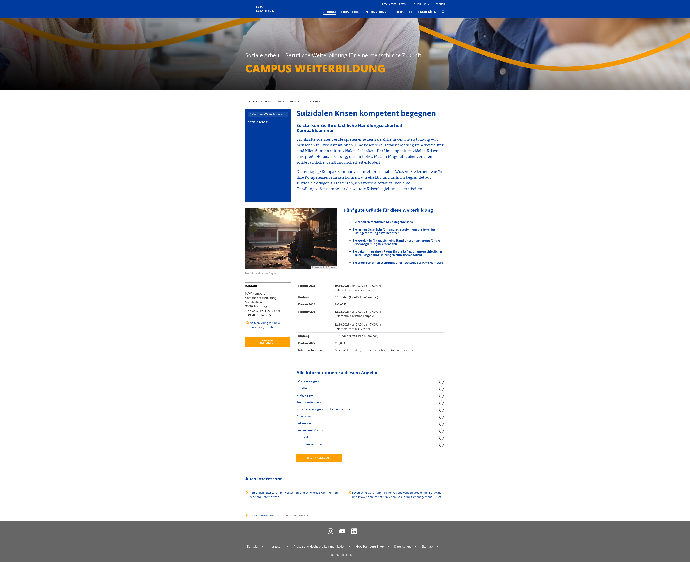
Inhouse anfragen (266, 342)
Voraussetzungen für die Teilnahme (323, 409)
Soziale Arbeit (313, 101)
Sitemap (427, 547)
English (440, 4)
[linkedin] (354, 531)
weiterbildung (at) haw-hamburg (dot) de (265, 325)
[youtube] (342, 531)
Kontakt (302, 437)
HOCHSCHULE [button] (403, 12)
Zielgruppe (305, 395)
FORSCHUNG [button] (350, 12)
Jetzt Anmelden (318, 458)
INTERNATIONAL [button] (376, 12)
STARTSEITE (251, 101)
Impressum (275, 547)
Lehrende (304, 423)
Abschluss (304, 416)
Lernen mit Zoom (310, 430)
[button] (421, 4)
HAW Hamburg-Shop (370, 547)
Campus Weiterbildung (288, 101)
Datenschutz (402, 547)
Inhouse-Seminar (310, 444)
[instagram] (330, 531)
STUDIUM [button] (329, 12)
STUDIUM (266, 101)
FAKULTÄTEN (427, 12)
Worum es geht (308, 381)
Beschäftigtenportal (394, 4)
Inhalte (302, 388)
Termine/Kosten (309, 402)
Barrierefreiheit (341, 555)
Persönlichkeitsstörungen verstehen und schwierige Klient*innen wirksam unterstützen (294, 495)
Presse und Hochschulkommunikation (320, 547)
